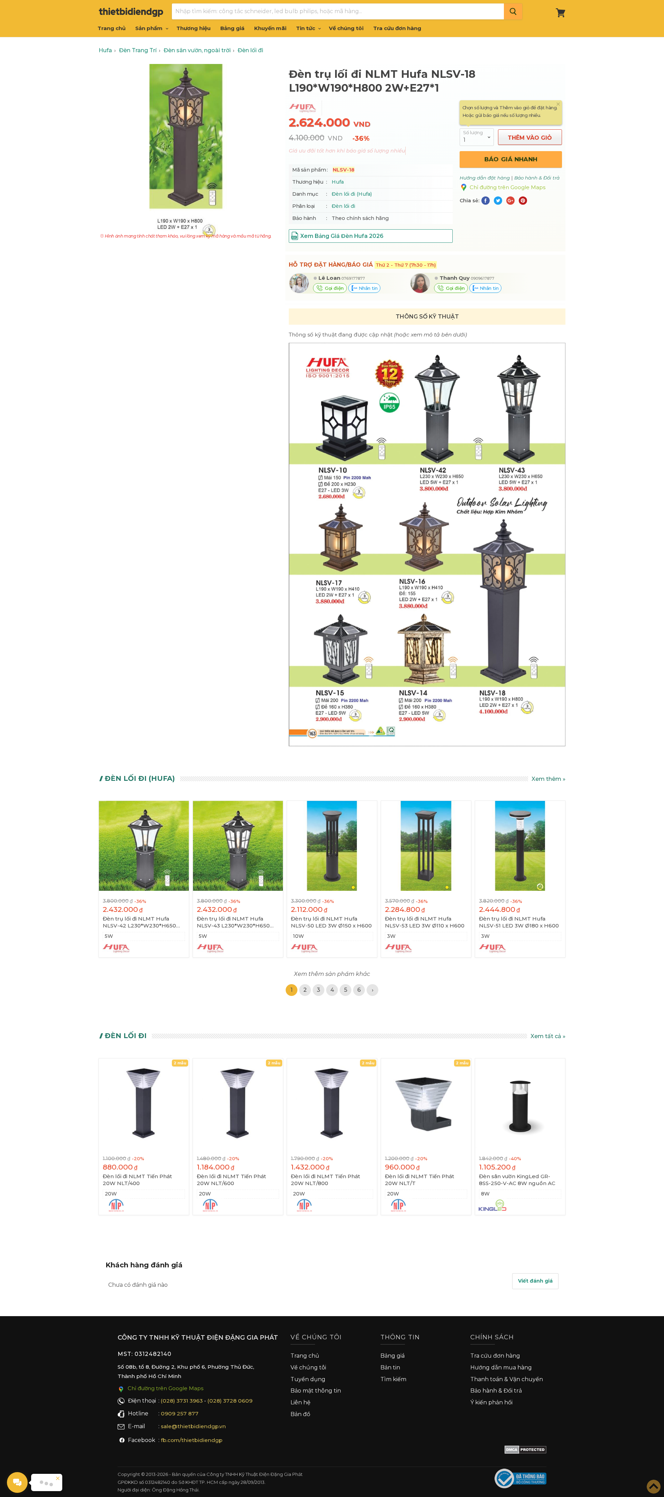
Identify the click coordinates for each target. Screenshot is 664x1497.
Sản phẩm (149, 28)
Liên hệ (300, 1402)
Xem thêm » (548, 779)
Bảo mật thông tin (315, 1390)
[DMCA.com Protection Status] (525, 1451)
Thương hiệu (193, 28)
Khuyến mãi (270, 28)
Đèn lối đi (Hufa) (352, 194)
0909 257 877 (180, 1413)
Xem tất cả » (548, 1036)
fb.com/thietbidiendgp (191, 1440)
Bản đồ (300, 1414)
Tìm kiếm (393, 1379)
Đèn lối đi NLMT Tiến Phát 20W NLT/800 (325, 1179)
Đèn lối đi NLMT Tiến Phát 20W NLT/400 (137, 1179)
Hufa (338, 182)
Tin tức (306, 28)
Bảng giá (232, 28)
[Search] (513, 11)
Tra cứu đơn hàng (397, 28)
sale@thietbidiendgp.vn (193, 1426)
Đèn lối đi (343, 206)
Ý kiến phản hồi (491, 1402)
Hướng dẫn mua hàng (501, 1367)
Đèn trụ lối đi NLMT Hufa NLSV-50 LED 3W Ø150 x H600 (331, 922)
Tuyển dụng (307, 1379)
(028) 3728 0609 (230, 1400)
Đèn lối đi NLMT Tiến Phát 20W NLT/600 (231, 1179)
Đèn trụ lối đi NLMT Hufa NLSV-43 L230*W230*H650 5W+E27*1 (233, 922)
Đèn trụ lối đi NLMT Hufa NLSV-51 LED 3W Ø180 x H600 (519, 922)
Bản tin (390, 1367)
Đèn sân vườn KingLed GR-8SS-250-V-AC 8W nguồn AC (517, 1179)
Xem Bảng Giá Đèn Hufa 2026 (341, 236)
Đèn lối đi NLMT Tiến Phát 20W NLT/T (419, 1179)
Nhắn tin (367, 288)
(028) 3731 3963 (182, 1400)
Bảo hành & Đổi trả (496, 1390)
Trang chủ (112, 28)
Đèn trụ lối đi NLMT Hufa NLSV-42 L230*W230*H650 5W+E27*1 (139, 922)
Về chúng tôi (346, 28)
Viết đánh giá (535, 1281)
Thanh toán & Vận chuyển (506, 1379)
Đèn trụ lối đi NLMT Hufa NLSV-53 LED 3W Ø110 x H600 (424, 922)
